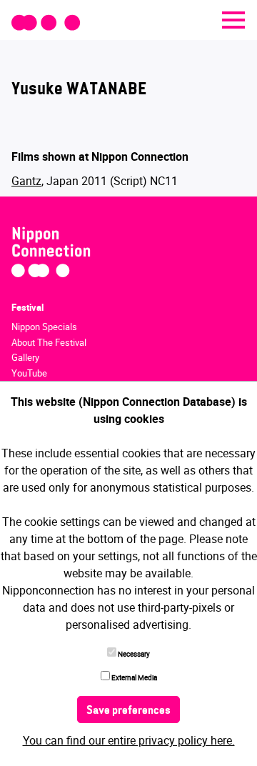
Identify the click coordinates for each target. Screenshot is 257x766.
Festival (27, 307)
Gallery (25, 357)
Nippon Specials (44, 326)
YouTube (29, 373)
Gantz (26, 181)
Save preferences (128, 711)
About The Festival (48, 342)
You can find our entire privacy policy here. (129, 740)
